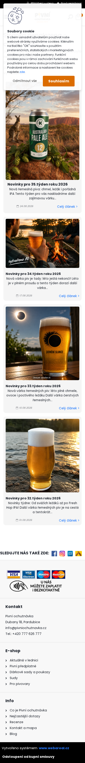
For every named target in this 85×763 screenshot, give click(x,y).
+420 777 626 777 (26, 634)
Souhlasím (58, 81)
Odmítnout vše (25, 81)
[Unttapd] (78, 553)
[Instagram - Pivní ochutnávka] (62, 553)
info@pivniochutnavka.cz (25, 628)
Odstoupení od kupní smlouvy (28, 756)
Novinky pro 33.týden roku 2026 (33, 386)
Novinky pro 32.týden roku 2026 (33, 498)
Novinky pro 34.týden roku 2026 (33, 274)
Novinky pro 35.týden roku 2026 (37, 184)
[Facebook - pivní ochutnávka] (54, 553)
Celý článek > (67, 207)
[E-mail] (70, 553)
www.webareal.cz (54, 748)
